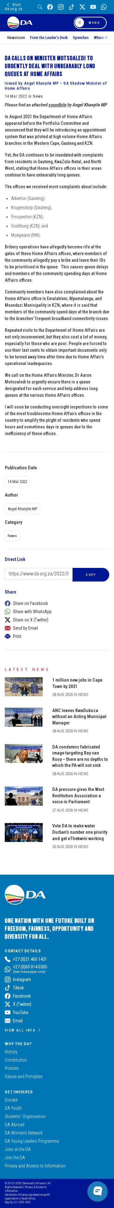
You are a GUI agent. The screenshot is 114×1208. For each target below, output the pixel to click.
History (11, 1051)
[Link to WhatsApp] (104, 7)
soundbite (57, 105)
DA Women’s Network (23, 1132)
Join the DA (15, 1157)
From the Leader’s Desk (49, 37)
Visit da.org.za (13, 7)
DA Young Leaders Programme (32, 1141)
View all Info (20, 1030)
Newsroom (16, 37)
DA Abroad (14, 1124)
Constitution (16, 1060)
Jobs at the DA (18, 1149)
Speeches (81, 37)
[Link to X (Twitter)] (82, 7)
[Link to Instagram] (61, 7)
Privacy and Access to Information (35, 1165)
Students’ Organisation (25, 1116)
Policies (12, 1068)
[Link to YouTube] (93, 7)
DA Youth (13, 1108)
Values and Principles (23, 1076)
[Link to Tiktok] (71, 7)
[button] (55, 603)
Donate (11, 1099)
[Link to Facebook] (50, 7)
